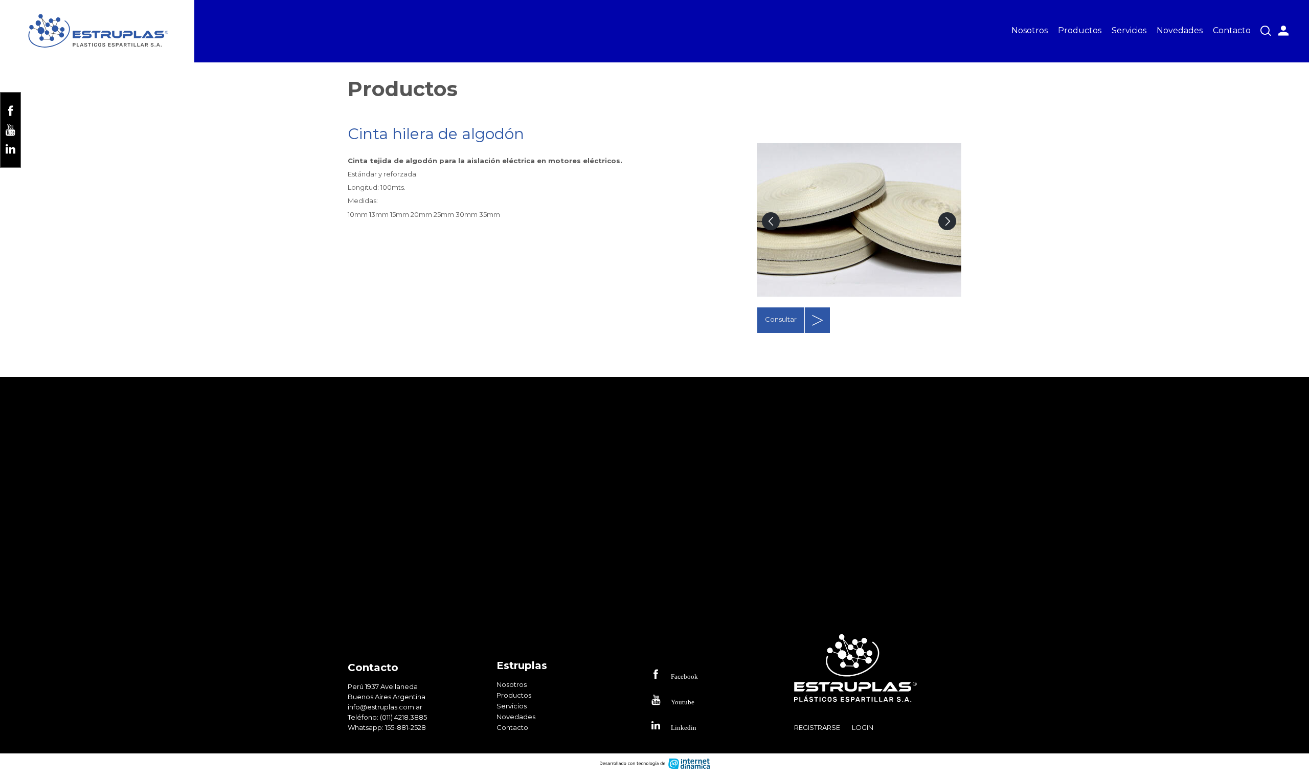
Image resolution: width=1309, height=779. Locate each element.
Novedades (1180, 30)
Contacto (1232, 30)
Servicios (1129, 30)
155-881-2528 (405, 727)
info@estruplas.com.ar (385, 707)
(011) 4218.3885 (403, 717)
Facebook (684, 676)
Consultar (781, 319)
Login (862, 727)
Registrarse (817, 727)
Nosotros (1029, 30)
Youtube (682, 701)
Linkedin (683, 727)
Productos (1079, 30)
